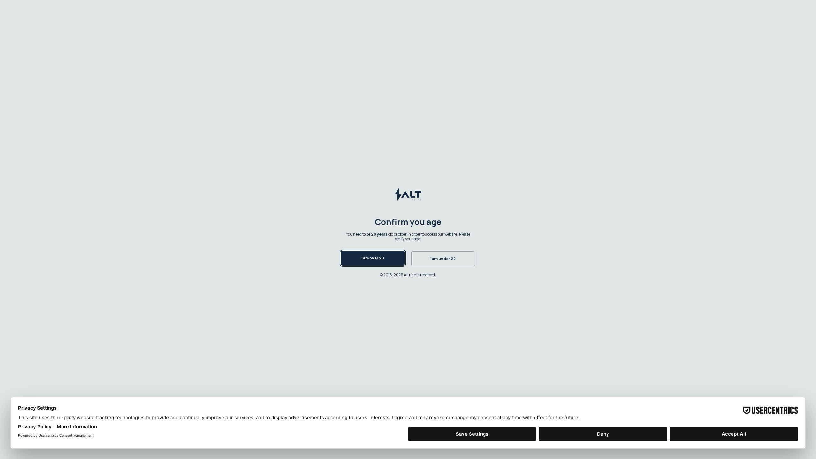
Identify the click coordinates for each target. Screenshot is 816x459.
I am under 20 (443, 258)
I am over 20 (372, 258)
